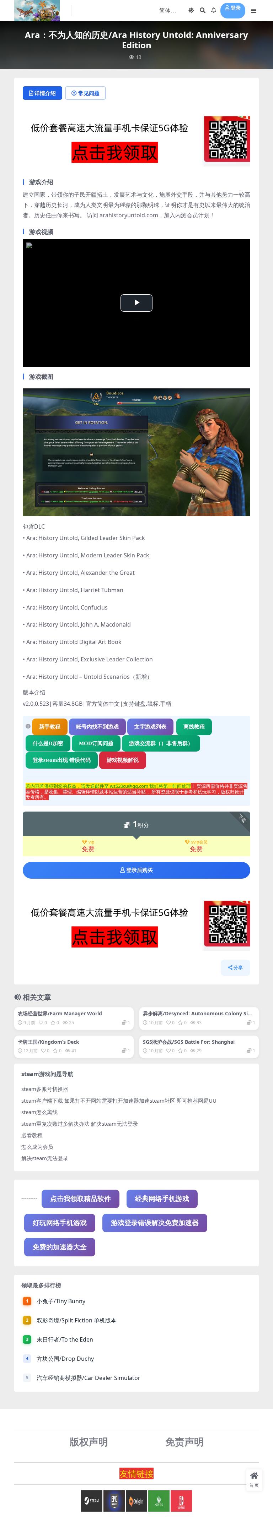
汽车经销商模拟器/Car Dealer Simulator (88, 1378)
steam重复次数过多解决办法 (55, 1123)
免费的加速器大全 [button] (60, 1247)
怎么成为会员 (37, 1146)
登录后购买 (139, 870)
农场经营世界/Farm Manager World (60, 1013)
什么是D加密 (48, 743)
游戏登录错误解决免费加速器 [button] (155, 1223)
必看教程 (32, 1135)
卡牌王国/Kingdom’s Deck (48, 1041)
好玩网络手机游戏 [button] (60, 1223)
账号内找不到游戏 (97, 727)
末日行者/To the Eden (65, 1339)
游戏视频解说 (123, 760)
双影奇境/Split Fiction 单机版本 (77, 1320)
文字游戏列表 (150, 727)
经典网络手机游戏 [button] (162, 1198)
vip (91, 842)
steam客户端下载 (42, 1100)
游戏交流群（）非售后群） (161, 743)
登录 (236, 8)
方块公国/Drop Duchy (65, 1359)
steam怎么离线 (39, 1111)
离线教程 (194, 727)
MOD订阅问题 (96, 743)
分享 (238, 967)
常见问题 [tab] (89, 93)
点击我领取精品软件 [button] (80, 1198)
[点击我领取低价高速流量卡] (136, 143)
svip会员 (199, 842)
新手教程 (49, 727)
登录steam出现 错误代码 (62, 760)
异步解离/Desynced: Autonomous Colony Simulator (198, 1016)
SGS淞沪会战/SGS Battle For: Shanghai (189, 1041)
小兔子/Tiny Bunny (61, 1301)
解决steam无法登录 (44, 1158)
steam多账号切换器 (44, 1088)
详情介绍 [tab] (45, 93)
